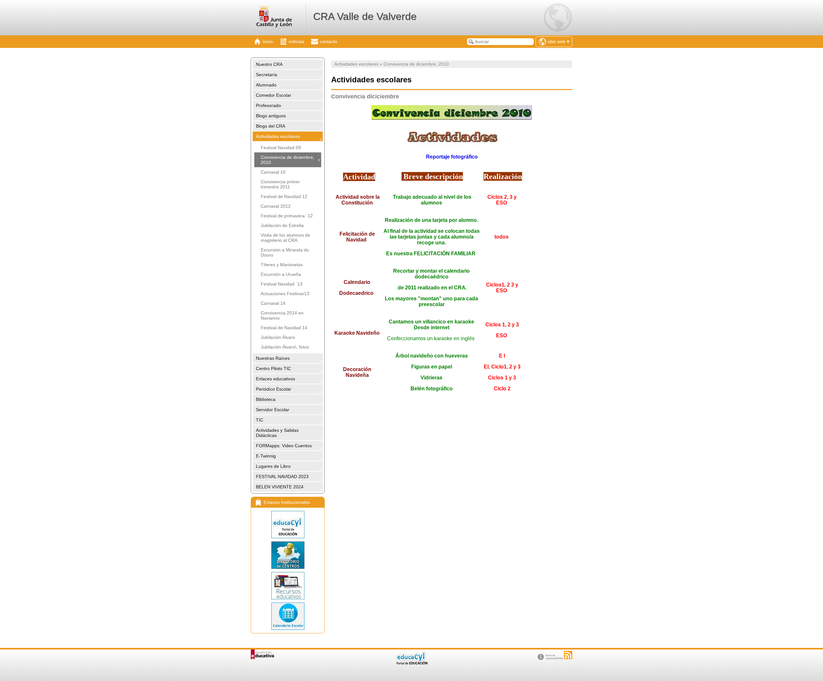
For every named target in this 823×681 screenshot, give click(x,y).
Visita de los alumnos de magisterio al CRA (285, 237)
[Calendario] (287, 616)
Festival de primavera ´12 (287, 215)
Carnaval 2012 (276, 206)
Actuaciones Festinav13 (285, 293)
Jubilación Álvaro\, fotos (285, 347)
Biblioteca (266, 399)
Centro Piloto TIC (273, 368)
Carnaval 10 (273, 172)
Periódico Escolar (273, 389)
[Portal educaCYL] (287, 524)
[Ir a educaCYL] (411, 663)
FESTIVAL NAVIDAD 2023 (282, 476)
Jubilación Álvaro (278, 337)
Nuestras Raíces (273, 358)
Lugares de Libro (273, 466)
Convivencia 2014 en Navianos (282, 315)
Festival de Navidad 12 (284, 196)
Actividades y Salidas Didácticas (277, 433)
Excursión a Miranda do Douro (285, 252)
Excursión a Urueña (281, 274)
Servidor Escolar (272, 409)
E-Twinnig (266, 456)
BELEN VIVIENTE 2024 (279, 486)
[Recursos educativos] (287, 585)
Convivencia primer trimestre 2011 (280, 184)
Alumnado (266, 84)
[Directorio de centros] (287, 555)
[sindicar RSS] (568, 655)
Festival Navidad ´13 (282, 283)
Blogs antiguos (271, 115)
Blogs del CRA (270, 126)
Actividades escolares (278, 136)
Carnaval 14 (273, 303)
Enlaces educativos (275, 378)
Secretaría (266, 74)
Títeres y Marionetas (282, 264)
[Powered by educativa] (262, 654)
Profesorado (268, 105)
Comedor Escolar (273, 95)
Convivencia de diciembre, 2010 (287, 160)
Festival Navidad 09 (281, 147)
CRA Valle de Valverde (365, 16)
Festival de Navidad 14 (284, 327)
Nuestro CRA (269, 64)
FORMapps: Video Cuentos (284, 445)
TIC (259, 419)
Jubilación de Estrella (282, 225)
